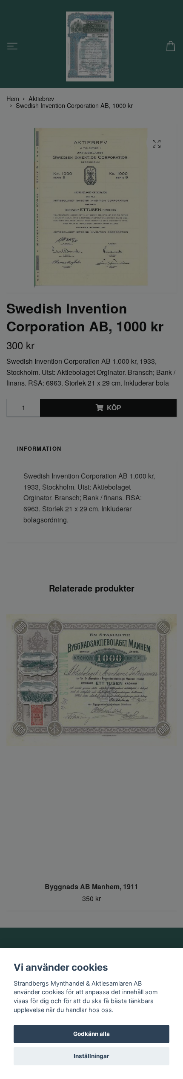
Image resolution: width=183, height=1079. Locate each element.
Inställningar (91, 1056)
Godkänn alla (91, 1033)
